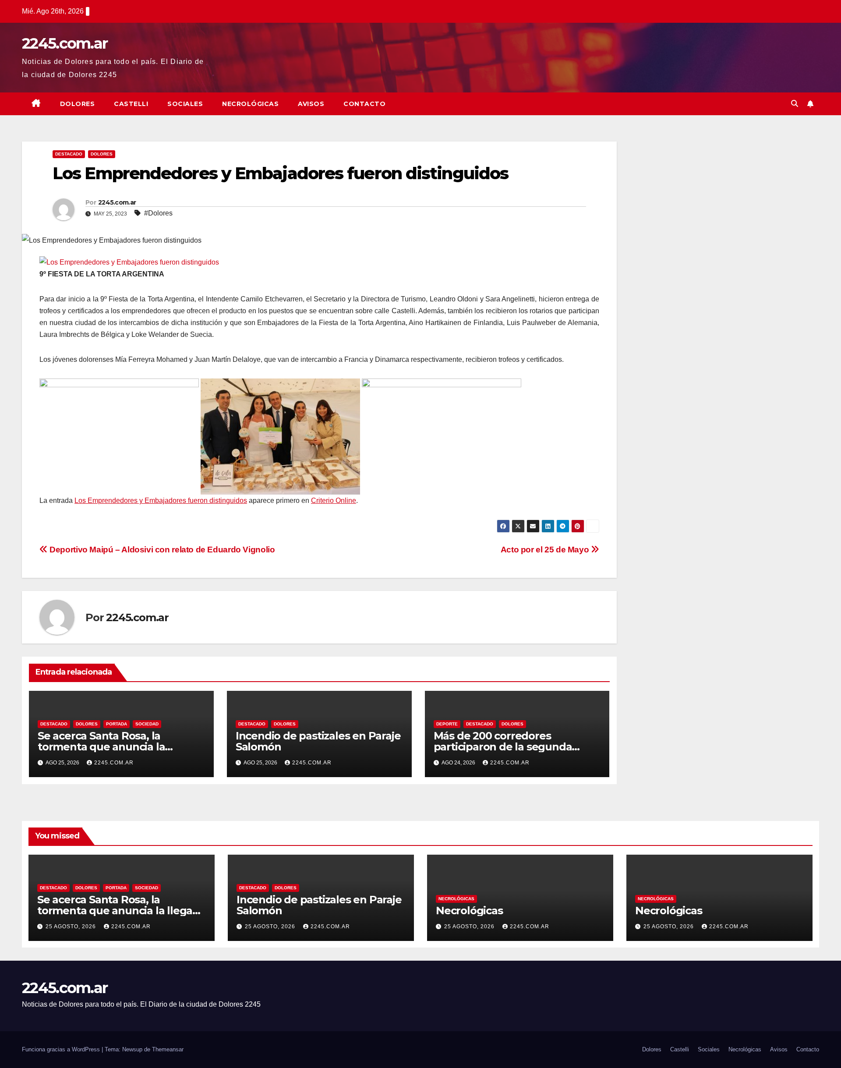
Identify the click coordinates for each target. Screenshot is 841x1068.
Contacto (364, 104)
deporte (447, 723)
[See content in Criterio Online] (129, 261)
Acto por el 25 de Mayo (546, 549)
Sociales (185, 104)
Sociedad (147, 723)
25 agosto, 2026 (72, 926)
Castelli (131, 104)
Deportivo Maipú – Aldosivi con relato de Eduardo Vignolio (161, 549)
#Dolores (158, 213)
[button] (794, 103)
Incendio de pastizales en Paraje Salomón (318, 741)
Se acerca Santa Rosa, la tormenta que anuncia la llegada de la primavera (101, 746)
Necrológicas (250, 104)
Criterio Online (333, 500)
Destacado (68, 154)
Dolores (77, 104)
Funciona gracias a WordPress (62, 1049)
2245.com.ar (64, 43)
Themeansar (168, 1049)
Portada (116, 723)
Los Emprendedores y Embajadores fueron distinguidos (160, 500)
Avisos (311, 104)
